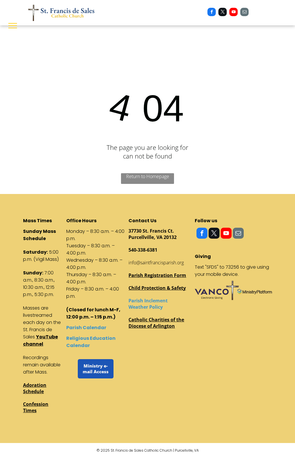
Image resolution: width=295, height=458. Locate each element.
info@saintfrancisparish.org (156, 262)
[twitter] (222, 13)
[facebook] (211, 13)
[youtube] (233, 13)
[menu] (12, 25)
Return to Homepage (147, 176)
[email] (244, 13)
